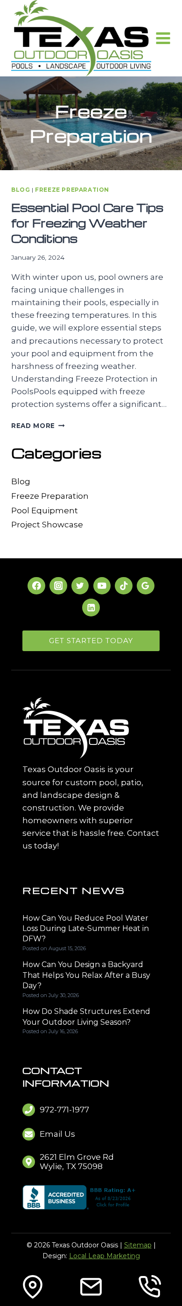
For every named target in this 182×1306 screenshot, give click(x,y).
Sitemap (138, 1245)
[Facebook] (36, 585)
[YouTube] (102, 585)
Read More (38, 425)
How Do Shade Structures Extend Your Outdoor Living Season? (86, 1016)
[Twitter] (80, 585)
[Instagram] (58, 585)
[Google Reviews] (145, 585)
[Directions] (32, 1286)
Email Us (57, 1134)
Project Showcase (47, 524)
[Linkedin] (90, 607)
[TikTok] (123, 585)
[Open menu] (163, 38)
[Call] (149, 1286)
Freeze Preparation (72, 189)
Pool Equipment (44, 510)
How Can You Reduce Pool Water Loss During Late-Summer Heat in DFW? (85, 929)
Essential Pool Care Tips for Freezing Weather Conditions (87, 223)
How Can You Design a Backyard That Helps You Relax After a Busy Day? (86, 975)
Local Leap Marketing (104, 1256)
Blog (20, 189)
